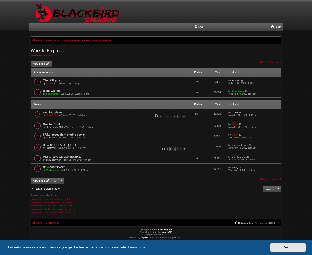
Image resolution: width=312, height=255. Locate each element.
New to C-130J (52, 124)
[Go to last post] (242, 80)
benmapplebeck (240, 145)
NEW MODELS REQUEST (59, 145)
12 (184, 116)
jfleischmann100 (54, 127)
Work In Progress (47, 50)
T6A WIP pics (51, 80)
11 (179, 116)
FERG (235, 112)
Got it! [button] (288, 247)
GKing (235, 167)
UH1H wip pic (51, 90)
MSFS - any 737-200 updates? (62, 156)
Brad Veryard (165, 229)
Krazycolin (52, 115)
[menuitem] (198, 27)
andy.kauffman (53, 159)
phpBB (144, 237)
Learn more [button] (136, 247)
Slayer (47, 55)
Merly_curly (52, 170)
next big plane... (53, 112)
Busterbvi (51, 147)
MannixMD (167, 232)
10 (175, 116)
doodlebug (52, 93)
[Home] (78, 17)
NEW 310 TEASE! (54, 167)
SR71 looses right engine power (64, 134)
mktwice (236, 80)
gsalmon (50, 137)
